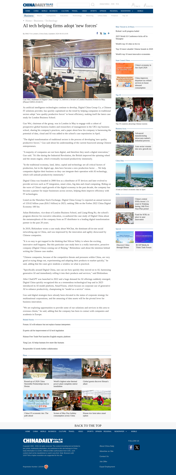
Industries (64, 16)
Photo (25, 355)
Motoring (89, 16)
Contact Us (104, 456)
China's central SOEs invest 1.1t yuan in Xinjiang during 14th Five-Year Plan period (142, 204)
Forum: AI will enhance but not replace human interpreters (46, 324)
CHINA (36, 11)
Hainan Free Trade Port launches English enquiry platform (46, 336)
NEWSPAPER (125, 11)
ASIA (112, 4)
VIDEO (84, 11)
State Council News (123, 60)
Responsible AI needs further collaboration (40, 349)
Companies (51, 16)
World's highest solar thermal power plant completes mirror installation (65, 383)
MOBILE (140, 11)
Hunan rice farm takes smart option (94, 414)
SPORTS (93, 11)
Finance (114, 16)
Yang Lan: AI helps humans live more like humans (43, 343)
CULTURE (65, 11)
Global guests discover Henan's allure (95, 382)
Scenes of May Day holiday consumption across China (65, 414)
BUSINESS (53, 11)
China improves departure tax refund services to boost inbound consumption (143, 83)
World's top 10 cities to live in (128, 44)
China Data (102, 16)
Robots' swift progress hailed (127, 31)
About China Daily (107, 446)
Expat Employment (107, 467)
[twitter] (101, 33)
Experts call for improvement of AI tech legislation (43, 330)
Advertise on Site (106, 451)
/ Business (37, 20)
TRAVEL (75, 11)
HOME (27, 11)
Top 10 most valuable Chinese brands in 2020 (134, 49)
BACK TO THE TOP (88, 425)
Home (29, 20)
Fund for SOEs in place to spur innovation (142, 217)
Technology (77, 16)
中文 (117, 4)
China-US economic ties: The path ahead (36, 414)
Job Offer (103, 461)
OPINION (103, 11)
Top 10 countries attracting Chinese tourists (131, 124)
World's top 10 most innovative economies (133, 54)
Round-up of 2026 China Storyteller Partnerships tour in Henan (36, 383)
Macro (39, 16)
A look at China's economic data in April (130, 190)
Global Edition (105, 4)
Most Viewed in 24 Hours (125, 27)
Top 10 (125, 16)
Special (118, 229)
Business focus (121, 129)
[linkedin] (104, 33)
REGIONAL (114, 11)
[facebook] (97, 33)
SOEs (118, 194)
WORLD (44, 11)
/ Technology (50, 20)
